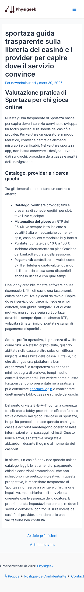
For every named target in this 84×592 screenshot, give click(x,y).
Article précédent (42, 536)
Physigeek (45, 566)
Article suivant (42, 545)
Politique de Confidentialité (45, 576)
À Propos (12, 576)
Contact (77, 576)
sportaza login (41, 389)
